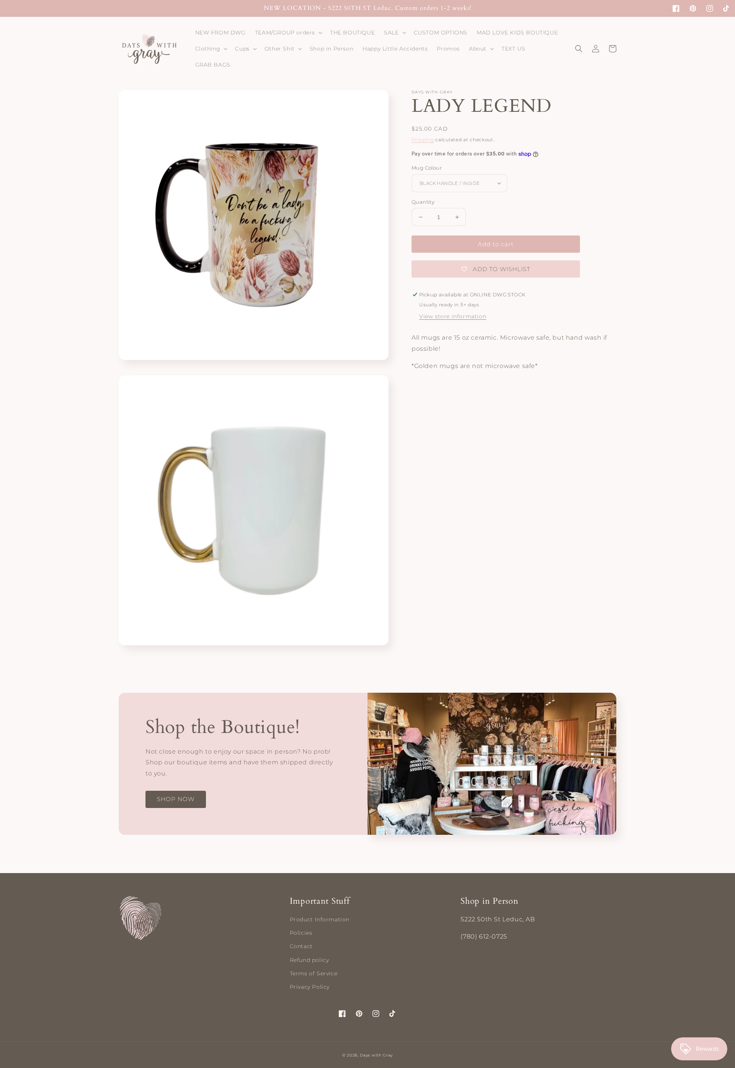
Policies (301, 932)
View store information (452, 316)
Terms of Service (314, 973)
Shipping (423, 139)
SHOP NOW (175, 799)
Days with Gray (376, 1055)
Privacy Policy (310, 986)
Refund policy (309, 960)
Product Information (320, 919)
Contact (301, 946)
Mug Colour (427, 168)
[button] (287, 33)
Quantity (423, 202)
